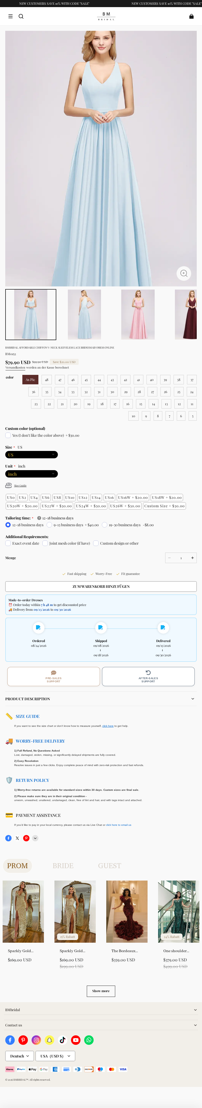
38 (178, 379)
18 (102, 403)
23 (36, 403)
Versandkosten (15, 367)
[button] (10, 16)
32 (86, 391)
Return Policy (32, 780)
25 (178, 391)
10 (133, 416)
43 (112, 379)
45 (86, 379)
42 (125, 379)
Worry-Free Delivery (40, 741)
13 (166, 403)
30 (112, 391)
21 (62, 403)
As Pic (30, 379)
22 (49, 403)
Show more (101, 991)
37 (191, 379)
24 (191, 391)
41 (138, 379)
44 (99, 379)
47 (59, 379)
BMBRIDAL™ (20, 1079)
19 (88, 403)
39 (165, 379)
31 (99, 391)
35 (46, 391)
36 (33, 391)
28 (139, 391)
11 (192, 403)
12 (179, 403)
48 (46, 379)
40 (152, 379)
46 (73, 379)
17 (115, 403)
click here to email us (118, 824)
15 (140, 403)
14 (153, 403)
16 (127, 403)
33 (72, 391)
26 (165, 391)
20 (75, 403)
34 (59, 391)
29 (126, 391)
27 (152, 391)
